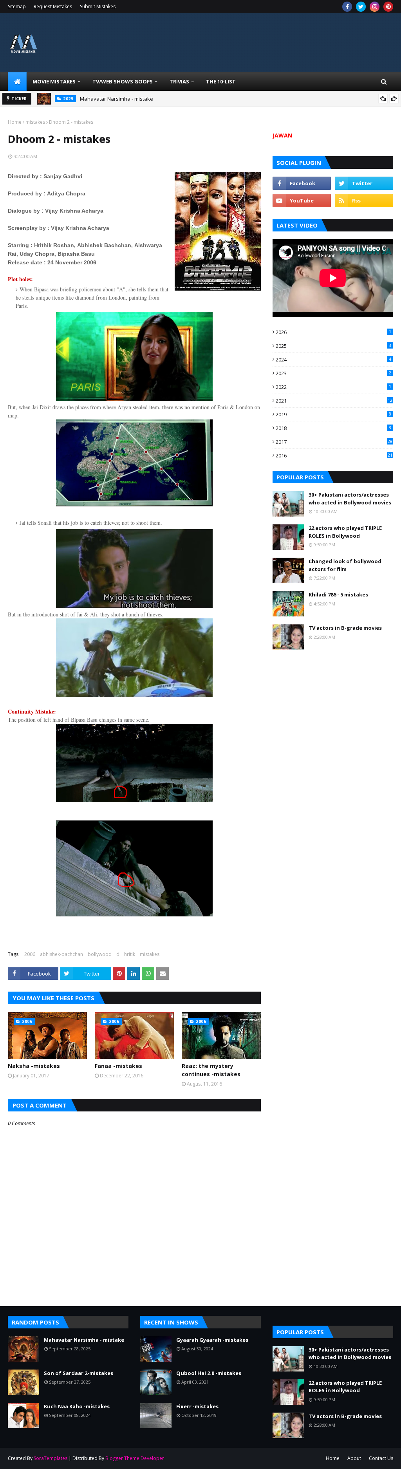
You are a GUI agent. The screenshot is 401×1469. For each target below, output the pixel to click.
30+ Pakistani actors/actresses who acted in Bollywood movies (350, 498)
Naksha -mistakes (34, 1066)
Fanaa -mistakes (118, 1066)
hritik (129, 954)
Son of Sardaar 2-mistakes (78, 1373)
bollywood (100, 954)
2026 (333, 332)
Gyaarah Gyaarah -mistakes (212, 1339)
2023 (333, 373)
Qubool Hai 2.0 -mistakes (208, 1373)
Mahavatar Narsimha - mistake (116, 98)
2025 (333, 345)
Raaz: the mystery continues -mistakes (211, 1070)
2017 (334, 441)
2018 (333, 428)
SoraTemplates (50, 1458)
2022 (333, 386)
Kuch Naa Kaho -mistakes (77, 1406)
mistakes (35, 122)
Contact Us (381, 1458)
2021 (334, 400)
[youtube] (302, 200)
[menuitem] (17, 81)
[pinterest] (388, 7)
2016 (334, 455)
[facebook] (347, 7)
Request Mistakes (53, 6)
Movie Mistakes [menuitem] (54, 81)
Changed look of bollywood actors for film (345, 565)
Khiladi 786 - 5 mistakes (338, 594)
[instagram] (374, 7)
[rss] (364, 200)
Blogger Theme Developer (134, 1458)
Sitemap (17, 6)
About (354, 1458)
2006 (29, 954)
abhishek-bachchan (61, 954)
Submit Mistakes (98, 6)
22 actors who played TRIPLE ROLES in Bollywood (345, 531)
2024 (333, 359)
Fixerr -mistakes (197, 1406)
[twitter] (361, 7)
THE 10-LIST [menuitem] (221, 81)
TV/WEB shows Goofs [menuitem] (122, 81)
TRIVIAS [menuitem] (179, 81)
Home (15, 122)
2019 (333, 414)
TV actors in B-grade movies (345, 627)
